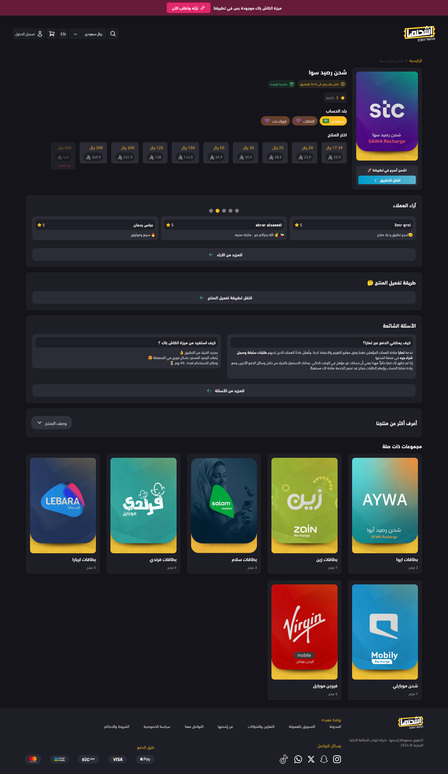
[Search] (51, 33)
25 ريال (278, 147)
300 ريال (96, 147)
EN (63, 34)
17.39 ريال (334, 147)
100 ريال (188, 147)
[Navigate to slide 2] (218, 211)
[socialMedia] (337, 759)
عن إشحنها (225, 726)
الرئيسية (415, 60)
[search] (113, 33)
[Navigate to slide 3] (224, 211)
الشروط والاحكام (116, 726)
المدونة (335, 726)
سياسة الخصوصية (157, 726)
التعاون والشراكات (261, 726)
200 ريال (128, 147)
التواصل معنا (194, 726)
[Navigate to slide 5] (237, 211)
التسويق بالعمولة (302, 726)
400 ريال (64, 147)
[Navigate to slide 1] (211, 211)
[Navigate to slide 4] (231, 211)
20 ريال (307, 147)
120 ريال (156, 147)
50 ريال (219, 147)
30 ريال (248, 147)
